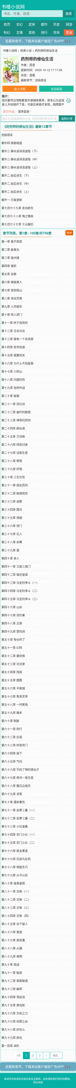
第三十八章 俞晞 (11, 542)
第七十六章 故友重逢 (14, 851)
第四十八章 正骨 (11, 623)
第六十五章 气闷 (11, 761)
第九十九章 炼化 (11, 1037)
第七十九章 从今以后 (14, 875)
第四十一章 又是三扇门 (16, 566)
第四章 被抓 (8, 266)
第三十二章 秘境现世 (14, 493)
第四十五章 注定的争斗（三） (20, 599)
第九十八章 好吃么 (13, 1029)
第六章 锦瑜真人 (11, 282)
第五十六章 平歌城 (13, 688)
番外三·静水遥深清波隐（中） (20, 159)
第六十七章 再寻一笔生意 (17, 777)
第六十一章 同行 (11, 729)
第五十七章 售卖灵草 (14, 696)
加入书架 (19, 89)
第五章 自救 (8, 274)
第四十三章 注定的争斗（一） (20, 582)
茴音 (32, 65)
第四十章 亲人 (10, 558)
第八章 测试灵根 (11, 298)
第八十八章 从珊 (11, 948)
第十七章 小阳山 (11, 371)
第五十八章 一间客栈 (14, 704)
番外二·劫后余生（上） (16, 191)
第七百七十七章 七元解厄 (17, 224)
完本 (56, 32)
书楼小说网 (13, 6)
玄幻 (19, 24)
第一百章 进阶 (10, 1046)
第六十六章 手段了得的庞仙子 (20, 769)
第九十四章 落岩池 (13, 997)
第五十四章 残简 (11, 672)
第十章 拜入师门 (11, 314)
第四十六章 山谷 (11, 607)
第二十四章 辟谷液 (13, 428)
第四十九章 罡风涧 (13, 631)
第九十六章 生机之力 (14, 1013)
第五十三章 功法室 (13, 664)
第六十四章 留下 (11, 753)
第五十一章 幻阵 (11, 647)
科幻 (7, 32)
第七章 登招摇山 (11, 290)
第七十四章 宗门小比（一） (18, 834)
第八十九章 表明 (11, 956)
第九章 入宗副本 (11, 306)
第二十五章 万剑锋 (13, 436)
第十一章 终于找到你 (14, 322)
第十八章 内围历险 (13, 379)
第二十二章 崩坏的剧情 (16, 412)
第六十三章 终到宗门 (14, 745)
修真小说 (26, 50)
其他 (32, 32)
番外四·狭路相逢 (11, 143)
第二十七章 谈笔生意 (14, 452)
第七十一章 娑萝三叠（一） (18, 810)
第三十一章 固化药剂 (14, 485)
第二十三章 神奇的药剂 (16, 420)
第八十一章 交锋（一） (16, 891)
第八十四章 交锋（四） (16, 916)
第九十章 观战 (10, 964)
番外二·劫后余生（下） (16, 175)
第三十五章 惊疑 (11, 517)
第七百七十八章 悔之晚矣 (17, 216)
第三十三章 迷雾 (11, 501)
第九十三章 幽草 (11, 989)
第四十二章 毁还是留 (14, 574)
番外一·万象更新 (11, 200)
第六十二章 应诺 (11, 737)
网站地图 (38, 1082)
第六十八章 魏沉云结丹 (16, 786)
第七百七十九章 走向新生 (17, 208)
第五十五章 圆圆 (11, 680)
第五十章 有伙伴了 (13, 639)
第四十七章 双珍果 (13, 615)
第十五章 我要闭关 (13, 355)
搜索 (68, 13)
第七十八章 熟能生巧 (14, 867)
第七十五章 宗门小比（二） (18, 842)
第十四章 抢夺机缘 (13, 347)
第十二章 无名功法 (13, 331)
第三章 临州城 (10, 257)
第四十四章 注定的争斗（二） (20, 591)
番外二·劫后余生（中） (16, 183)
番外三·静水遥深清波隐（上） (20, 167)
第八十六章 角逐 (11, 932)
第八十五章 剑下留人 (14, 924)
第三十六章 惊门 (11, 526)
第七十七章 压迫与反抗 (16, 859)
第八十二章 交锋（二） (16, 899)
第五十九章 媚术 (11, 712)
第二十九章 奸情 (11, 469)
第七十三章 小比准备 (14, 826)
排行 (44, 32)
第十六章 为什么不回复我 (17, 363)
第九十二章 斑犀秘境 (14, 981)
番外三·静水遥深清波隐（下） (20, 151)
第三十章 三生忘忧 (13, 477)
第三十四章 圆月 (11, 509)
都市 (44, 24)
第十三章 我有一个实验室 (17, 339)
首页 (7, 24)
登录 (69, 32)
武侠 (32, 24)
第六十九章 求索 (11, 794)
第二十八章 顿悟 (11, 461)
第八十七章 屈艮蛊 (13, 940)
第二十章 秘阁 (10, 396)
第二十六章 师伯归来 (14, 444)
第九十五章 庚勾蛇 (13, 1005)
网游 (69, 24)
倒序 (69, 233)
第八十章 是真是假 (13, 883)
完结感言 (40, 80)
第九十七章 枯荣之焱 (14, 1021)
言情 (19, 32)
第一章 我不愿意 (11, 241)
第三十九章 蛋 (10, 550)
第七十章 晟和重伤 (13, 802)
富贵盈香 (23, 111)
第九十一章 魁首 (11, 972)
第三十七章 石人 (11, 534)
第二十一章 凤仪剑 (13, 404)
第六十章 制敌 (10, 721)
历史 (56, 24)
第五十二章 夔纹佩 (13, 656)
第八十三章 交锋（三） (16, 907)
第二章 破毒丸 (10, 249)
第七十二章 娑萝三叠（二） (18, 818)
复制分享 (67, 118)
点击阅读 (56, 89)
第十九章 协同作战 (13, 387)
